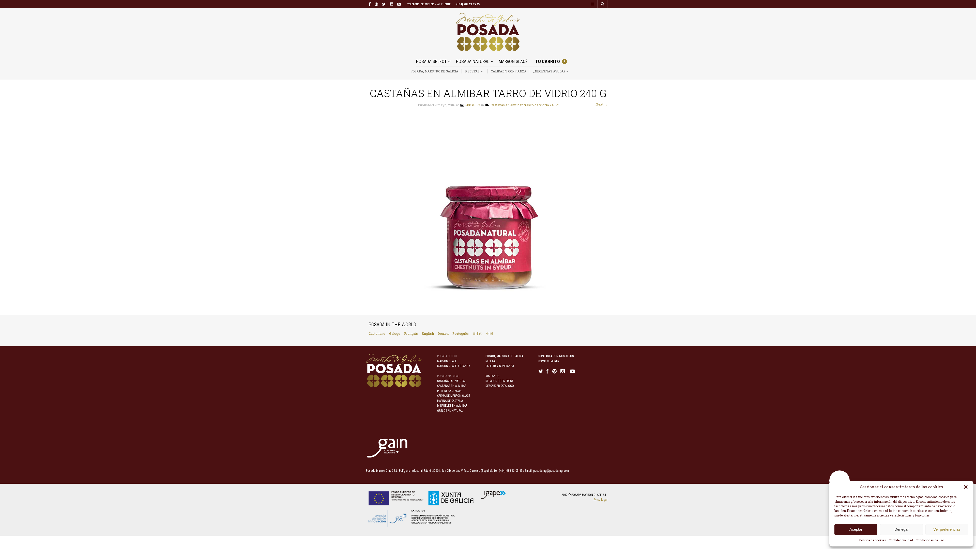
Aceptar (855, 529)
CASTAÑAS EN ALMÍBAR (451, 386)
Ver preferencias (946, 529)
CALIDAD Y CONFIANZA (508, 71)
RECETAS (472, 71)
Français (411, 333)
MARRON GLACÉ (513, 61)
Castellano (377, 333)
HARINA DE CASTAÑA (450, 401)
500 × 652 (472, 105)
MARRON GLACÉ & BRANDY (453, 366)
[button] (965, 487)
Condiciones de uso (930, 540)
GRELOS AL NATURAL (450, 411)
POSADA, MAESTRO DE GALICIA (434, 71)
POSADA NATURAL (472, 61)
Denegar (901, 529)
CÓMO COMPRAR (548, 361)
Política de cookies (872, 540)
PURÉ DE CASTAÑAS (449, 391)
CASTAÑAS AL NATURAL (451, 381)
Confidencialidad (901, 540)
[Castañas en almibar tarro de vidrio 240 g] (488, 211)
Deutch (443, 333)
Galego (394, 333)
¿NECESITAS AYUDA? (549, 71)
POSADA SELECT (431, 61)
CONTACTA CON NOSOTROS (556, 356)
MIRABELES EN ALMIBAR (452, 405)
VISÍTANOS (492, 376)
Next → (601, 104)
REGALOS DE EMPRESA (499, 381)
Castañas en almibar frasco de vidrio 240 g (523, 105)
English (428, 333)
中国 (489, 333)
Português (460, 333)
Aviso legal (600, 499)
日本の (477, 333)
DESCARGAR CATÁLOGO (499, 386)
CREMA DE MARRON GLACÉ (453, 396)
